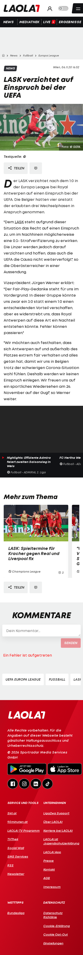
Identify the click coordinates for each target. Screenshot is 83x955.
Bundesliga (15, 913)
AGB (46, 878)
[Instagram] (24, 783)
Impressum (52, 887)
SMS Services (17, 856)
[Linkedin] (35, 783)
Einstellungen (53, 943)
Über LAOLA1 (52, 822)
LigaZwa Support (56, 813)
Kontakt (49, 869)
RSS (10, 865)
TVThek (12, 839)
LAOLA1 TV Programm (23, 830)
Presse (48, 860)
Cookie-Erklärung (56, 926)
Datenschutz (54, 903)
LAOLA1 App (52, 852)
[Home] (3, 56)
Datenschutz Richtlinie (52, 915)
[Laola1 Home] (26, 714)
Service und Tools (23, 803)
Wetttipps (15, 903)
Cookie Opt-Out (55, 934)
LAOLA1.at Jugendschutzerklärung (59, 841)
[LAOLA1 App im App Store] (64, 769)
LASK (19, 222)
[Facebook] (12, 783)
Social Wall (15, 848)
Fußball (57, 679)
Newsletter (15, 874)
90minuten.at (17, 822)
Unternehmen (54, 803)
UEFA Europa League (23, 679)
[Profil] (48, 8)
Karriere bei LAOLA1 (58, 830)
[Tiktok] (47, 783)
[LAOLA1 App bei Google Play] (26, 769)
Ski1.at (12, 813)
